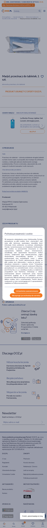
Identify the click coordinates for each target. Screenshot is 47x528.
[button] (43, 514)
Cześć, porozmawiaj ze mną (32, 516)
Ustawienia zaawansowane (27, 291)
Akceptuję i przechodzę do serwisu (26, 295)
